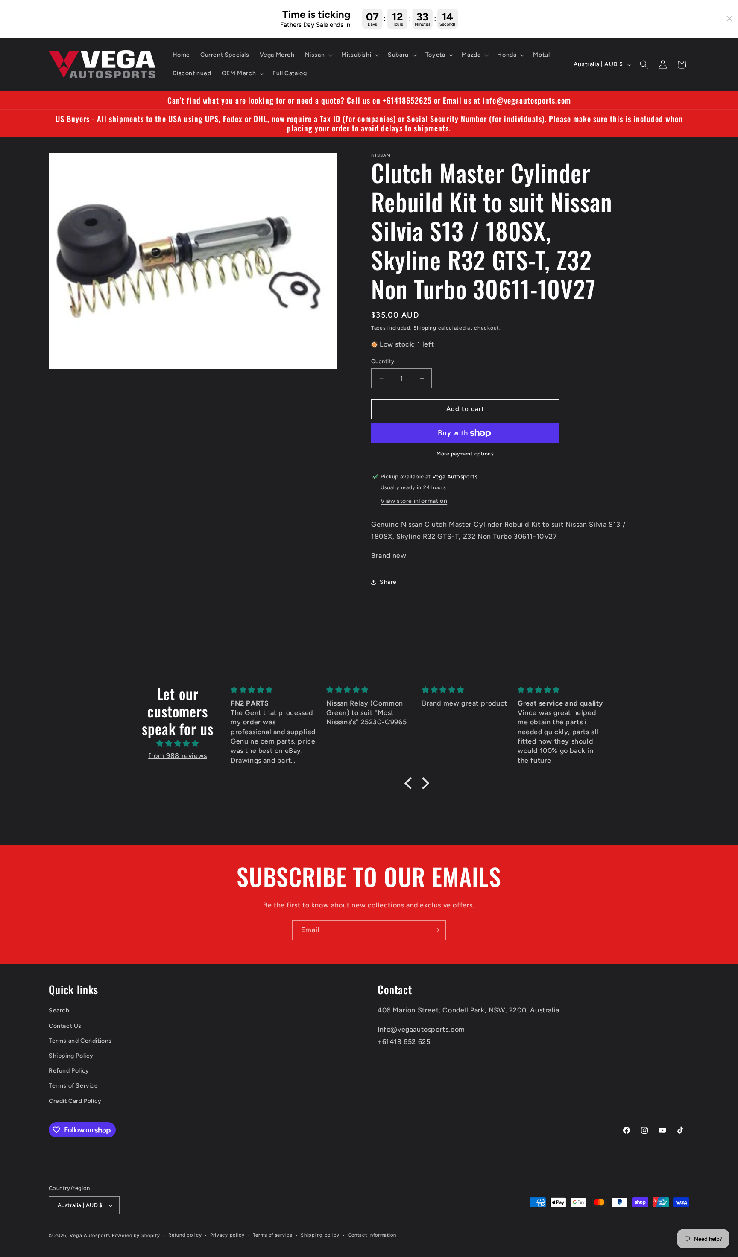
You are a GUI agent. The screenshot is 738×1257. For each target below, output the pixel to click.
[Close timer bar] (729, 18)
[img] (178, 743)
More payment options (465, 454)
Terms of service (272, 1235)
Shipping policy (320, 1235)
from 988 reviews (177, 756)
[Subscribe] (436, 930)
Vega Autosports (90, 1235)
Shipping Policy (71, 1055)
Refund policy (185, 1235)
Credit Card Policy (75, 1101)
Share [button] (388, 582)
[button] (318, 55)
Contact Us (65, 1026)
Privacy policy (227, 1235)
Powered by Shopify (136, 1235)
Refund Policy (69, 1070)
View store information (414, 501)
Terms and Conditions (80, 1040)
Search (59, 1011)
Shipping (424, 328)
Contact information (372, 1235)
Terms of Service (73, 1085)
